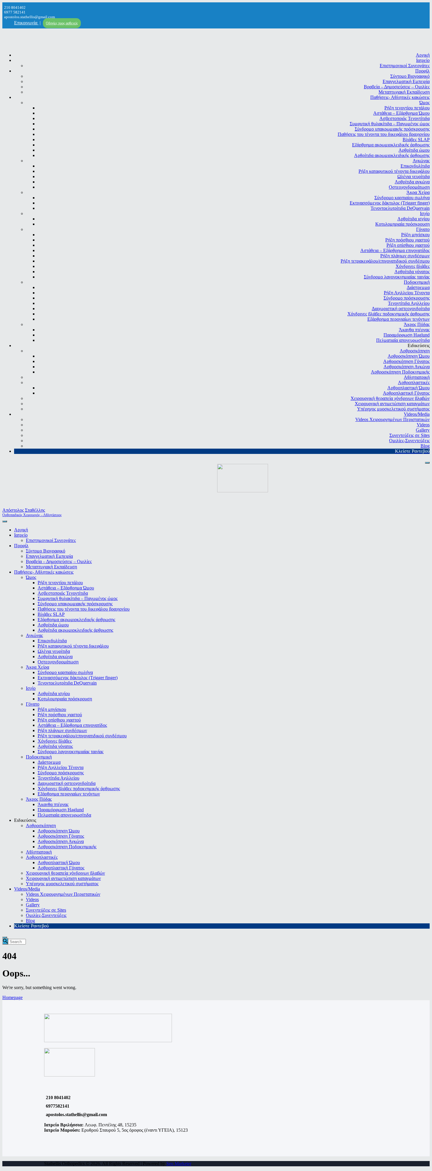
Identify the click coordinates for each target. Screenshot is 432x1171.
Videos (423, 424)
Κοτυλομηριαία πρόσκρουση (402, 224)
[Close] (427, 463)
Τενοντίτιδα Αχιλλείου (409, 303)
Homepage (12, 997)
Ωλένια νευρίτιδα (413, 176)
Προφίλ (422, 70)
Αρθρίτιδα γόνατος (412, 271)
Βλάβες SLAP (416, 139)
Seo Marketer (178, 1163)
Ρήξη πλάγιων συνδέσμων (405, 255)
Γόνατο (423, 229)
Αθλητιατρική (417, 377)
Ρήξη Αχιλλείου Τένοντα (407, 292)
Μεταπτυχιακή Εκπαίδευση (404, 91)
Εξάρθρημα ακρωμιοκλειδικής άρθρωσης (391, 144)
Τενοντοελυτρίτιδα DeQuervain (400, 208)
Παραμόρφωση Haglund (407, 334)
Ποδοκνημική (417, 282)
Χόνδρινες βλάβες (413, 266)
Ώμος (424, 102)
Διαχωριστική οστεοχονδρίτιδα (401, 308)
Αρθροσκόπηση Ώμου (409, 356)
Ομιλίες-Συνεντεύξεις (409, 440)
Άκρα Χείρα (418, 192)
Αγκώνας (421, 160)
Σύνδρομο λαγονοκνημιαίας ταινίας (397, 276)
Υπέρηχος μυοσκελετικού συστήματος (393, 408)
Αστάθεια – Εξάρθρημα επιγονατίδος (395, 250)
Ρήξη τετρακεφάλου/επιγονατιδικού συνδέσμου (385, 260)
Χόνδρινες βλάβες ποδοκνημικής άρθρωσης (388, 313)
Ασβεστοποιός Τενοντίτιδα (404, 118)
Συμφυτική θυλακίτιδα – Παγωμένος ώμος (390, 123)
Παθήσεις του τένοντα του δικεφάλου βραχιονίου (384, 134)
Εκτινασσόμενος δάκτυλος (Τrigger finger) (390, 202)
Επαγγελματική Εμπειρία (406, 81)
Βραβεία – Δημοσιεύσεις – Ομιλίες (397, 86)
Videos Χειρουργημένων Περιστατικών (392, 419)
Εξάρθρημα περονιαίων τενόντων (398, 319)
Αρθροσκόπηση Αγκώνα (407, 366)
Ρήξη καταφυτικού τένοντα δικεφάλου (394, 171)
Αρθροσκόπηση (415, 350)
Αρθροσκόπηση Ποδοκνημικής (400, 371)
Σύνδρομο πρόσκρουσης (407, 297)
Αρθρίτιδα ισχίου (413, 218)
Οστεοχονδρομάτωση (409, 187)
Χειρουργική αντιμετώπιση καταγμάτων (392, 403)
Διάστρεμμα (418, 287)
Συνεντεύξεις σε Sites (409, 435)
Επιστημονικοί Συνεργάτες (405, 65)
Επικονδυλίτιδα (415, 165)
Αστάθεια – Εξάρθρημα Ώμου (401, 113)
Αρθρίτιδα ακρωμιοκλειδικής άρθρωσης (392, 155)
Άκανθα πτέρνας (414, 329)
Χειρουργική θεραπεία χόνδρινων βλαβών (390, 398)
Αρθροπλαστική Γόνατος (406, 393)
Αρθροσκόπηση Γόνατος (406, 361)
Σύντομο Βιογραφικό (410, 76)
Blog (425, 445)
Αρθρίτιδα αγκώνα (412, 181)
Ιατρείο (423, 60)
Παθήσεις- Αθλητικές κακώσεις (400, 97)
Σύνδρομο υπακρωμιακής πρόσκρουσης (392, 128)
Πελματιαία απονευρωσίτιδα (403, 340)
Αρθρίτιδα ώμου (414, 150)
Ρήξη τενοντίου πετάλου (407, 107)
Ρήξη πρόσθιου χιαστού (407, 239)
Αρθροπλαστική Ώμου (408, 387)
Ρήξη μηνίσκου (415, 234)
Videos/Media (417, 414)
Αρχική (423, 55)
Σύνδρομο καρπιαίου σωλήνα (402, 197)
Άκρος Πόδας (417, 324)
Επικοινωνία (26, 22)
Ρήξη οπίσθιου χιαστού (408, 245)
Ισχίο (425, 213)
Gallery (423, 429)
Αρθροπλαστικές (414, 382)
